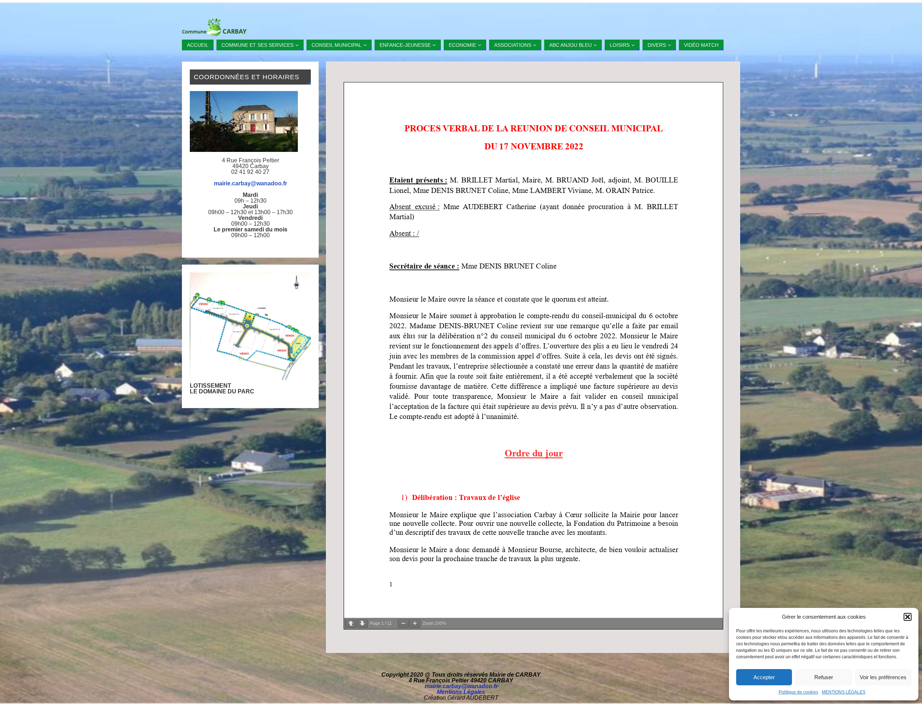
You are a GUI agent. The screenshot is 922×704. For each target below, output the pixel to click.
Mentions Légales (461, 692)
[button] (907, 616)
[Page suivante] (362, 623)
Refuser (823, 677)
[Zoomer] (414, 623)
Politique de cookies (798, 692)
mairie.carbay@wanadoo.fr (250, 183)
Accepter (764, 677)
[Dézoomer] (403, 623)
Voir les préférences (883, 677)
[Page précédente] (350, 623)
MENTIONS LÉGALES (843, 692)
